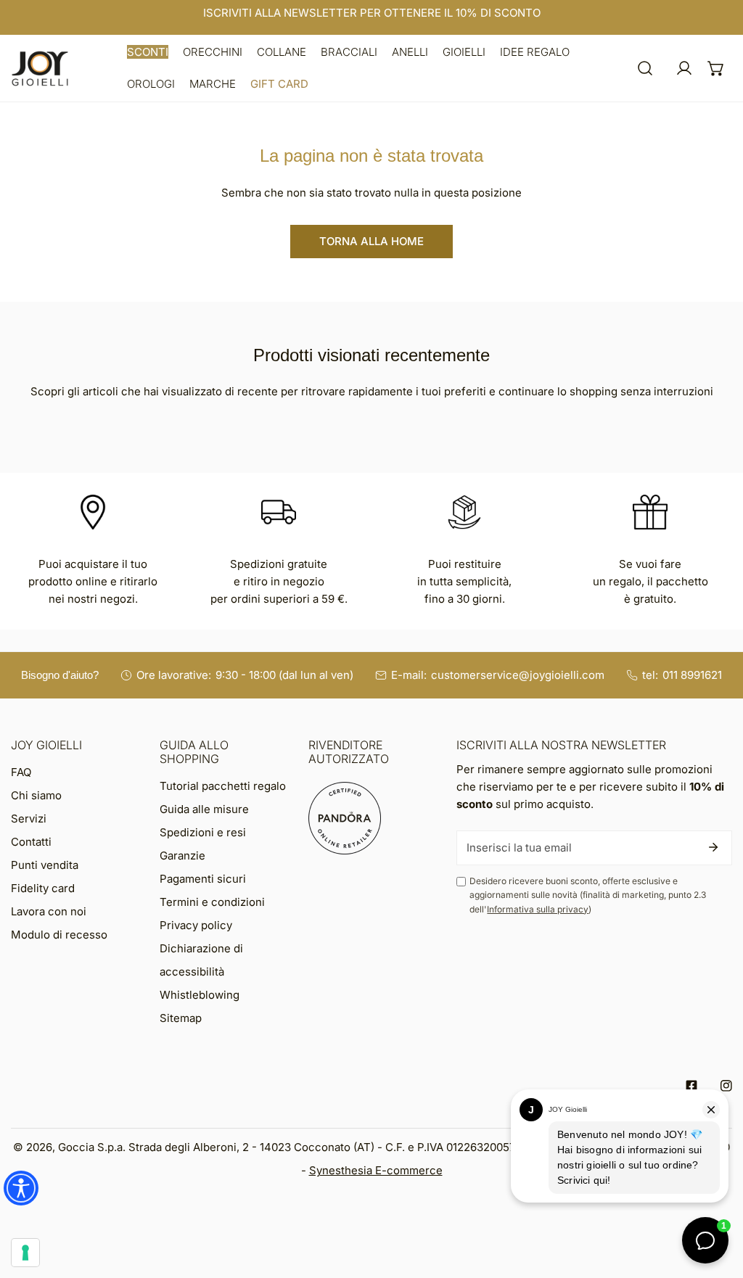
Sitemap (181, 1018)
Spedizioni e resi (203, 832)
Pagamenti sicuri (203, 879)
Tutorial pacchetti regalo (223, 786)
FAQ (21, 772)
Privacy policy (196, 925)
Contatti (31, 842)
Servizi (28, 818)
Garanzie (182, 855)
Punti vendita (44, 865)
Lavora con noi (48, 911)
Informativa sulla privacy (537, 909)
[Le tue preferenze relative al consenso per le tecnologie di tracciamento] (25, 1252)
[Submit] (713, 847)
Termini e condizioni (212, 902)
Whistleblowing (199, 995)
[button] (148, 52)
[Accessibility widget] (21, 1188)
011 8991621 (692, 675)
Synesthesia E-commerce (376, 1170)
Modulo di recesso (59, 934)
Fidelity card (43, 888)
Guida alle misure (204, 809)
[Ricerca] (645, 68)
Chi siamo (36, 795)
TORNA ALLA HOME (371, 241)
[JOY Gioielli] (40, 68)
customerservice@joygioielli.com (517, 675)
